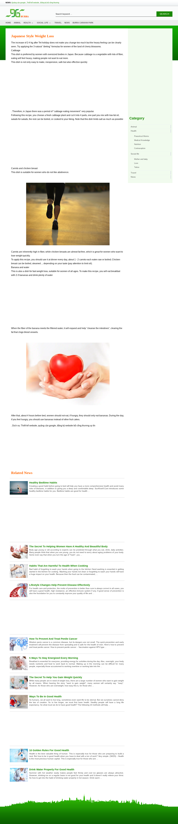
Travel (58, 23)
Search (164, 14)
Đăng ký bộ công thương (49, 3)
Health (27, 23)
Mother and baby (141, 159)
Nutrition (137, 144)
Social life (42, 23)
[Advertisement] (67, 87)
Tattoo (136, 167)
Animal (17, 23)
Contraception (139, 148)
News (67, 23)
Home (8, 23)
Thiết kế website (33, 3)
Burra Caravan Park (83, 23)
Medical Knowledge (142, 140)
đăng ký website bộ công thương (73, 425)
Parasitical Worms (141, 136)
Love (136, 163)
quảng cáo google (47, 425)
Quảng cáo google (19, 3)
